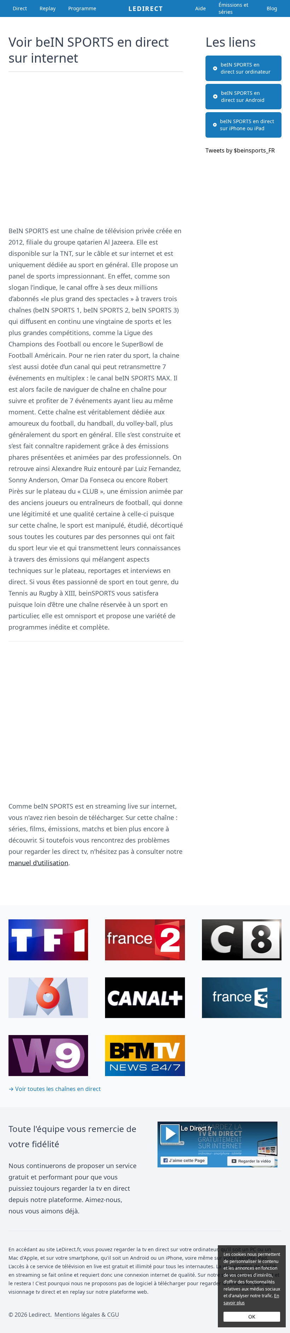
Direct (20, 8)
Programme (82, 8)
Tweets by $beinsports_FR (240, 150)
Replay (48, 8)
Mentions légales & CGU (86, 1314)
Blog (272, 8)
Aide (200, 8)
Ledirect (145, 8)
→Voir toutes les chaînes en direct (54, 1089)
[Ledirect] (217, 1169)
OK (251, 1316)
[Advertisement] (95, 145)
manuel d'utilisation (38, 862)
